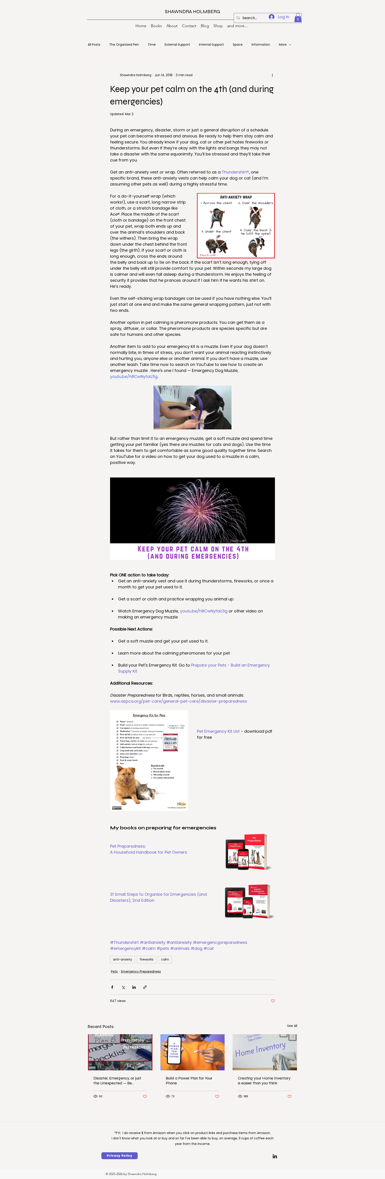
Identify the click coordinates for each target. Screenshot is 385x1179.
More (283, 45)
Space (238, 45)
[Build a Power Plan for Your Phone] (192, 1052)
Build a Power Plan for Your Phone (189, 1080)
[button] (298, 17)
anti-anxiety (122, 959)
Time (152, 45)
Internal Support (211, 45)
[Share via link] (145, 987)
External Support (177, 45)
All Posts (94, 45)
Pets (114, 971)
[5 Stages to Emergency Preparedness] (120, 1052)
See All (292, 1026)
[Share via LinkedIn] (134, 987)
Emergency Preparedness (141, 971)
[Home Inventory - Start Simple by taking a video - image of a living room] (265, 1052)
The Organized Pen (124, 45)
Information (261, 45)
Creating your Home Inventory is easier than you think (264, 1080)
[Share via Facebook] (112, 987)
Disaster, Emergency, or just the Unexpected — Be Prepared (117, 1080)
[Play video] (192, 407)
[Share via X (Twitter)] (123, 987)
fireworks (147, 959)
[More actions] (272, 75)
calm (165, 959)
